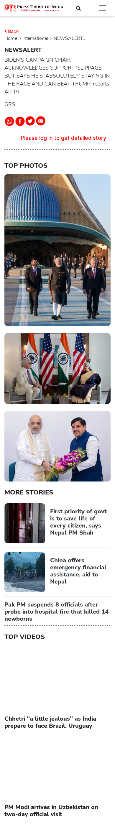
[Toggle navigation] (103, 8)
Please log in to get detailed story (63, 138)
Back (13, 31)
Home (10, 38)
